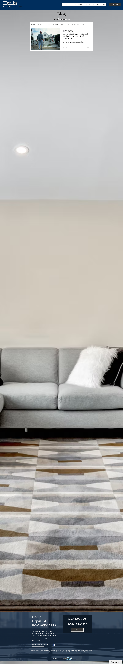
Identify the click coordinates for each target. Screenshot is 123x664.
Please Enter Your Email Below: (44, 333)
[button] (85, 318)
